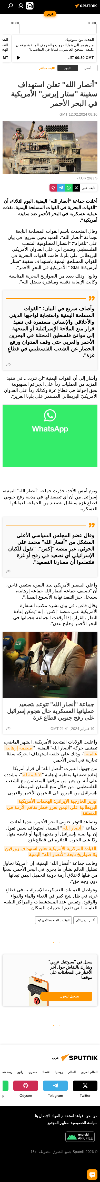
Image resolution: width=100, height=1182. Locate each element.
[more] (8, 364)
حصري (32, 1072)
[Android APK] (80, 1137)
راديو (20, 1072)
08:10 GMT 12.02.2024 (78, 114)
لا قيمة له (32, 774)
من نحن (91, 1116)
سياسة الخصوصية (84, 1123)
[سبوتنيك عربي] (87, 8)
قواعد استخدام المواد (67, 1116)
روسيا (59, 1072)
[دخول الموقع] (21, 6)
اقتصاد (46, 1072)
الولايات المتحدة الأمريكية (53, 920)
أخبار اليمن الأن (85, 920)
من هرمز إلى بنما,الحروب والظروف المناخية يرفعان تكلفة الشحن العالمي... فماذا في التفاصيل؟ (55, 47)
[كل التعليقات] (92, 1174)
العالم (72, 1072)
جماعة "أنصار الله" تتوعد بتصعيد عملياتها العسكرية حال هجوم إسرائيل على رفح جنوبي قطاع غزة (50, 711)
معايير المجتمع (58, 1123)
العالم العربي (89, 1072)
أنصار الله (72, 828)
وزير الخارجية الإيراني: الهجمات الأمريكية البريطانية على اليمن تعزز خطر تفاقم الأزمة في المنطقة (51, 807)
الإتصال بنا (42, 1116)
